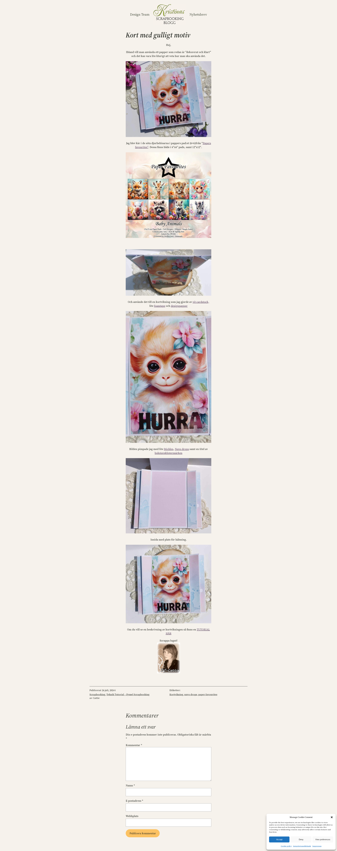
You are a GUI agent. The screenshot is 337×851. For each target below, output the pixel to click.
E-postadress (134, 801)
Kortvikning (176, 694)
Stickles (168, 449)
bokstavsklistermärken (168, 453)
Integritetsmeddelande (302, 846)
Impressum (316, 846)
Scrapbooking (97, 694)
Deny (301, 839)
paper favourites (207, 694)
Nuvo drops (182, 449)
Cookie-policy (286, 846)
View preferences (322, 839)
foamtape (159, 306)
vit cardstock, (201, 302)
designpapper (179, 306)
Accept (279, 839)
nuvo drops (190, 694)
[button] (331, 817)
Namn (130, 785)
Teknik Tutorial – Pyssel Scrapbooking (127, 694)
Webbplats (132, 816)
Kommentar (134, 745)
